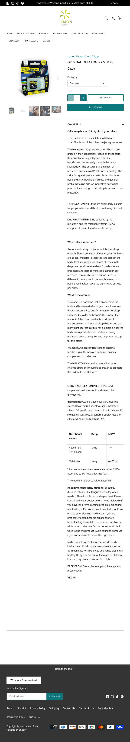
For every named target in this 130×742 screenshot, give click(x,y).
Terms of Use (86, 708)
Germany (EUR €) (14, 717)
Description (74, 124)
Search (10, 708)
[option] (34, 78)
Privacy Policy (37, 708)
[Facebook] (7, 3)
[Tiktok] (17, 3)
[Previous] (14, 78)
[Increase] (83, 97)
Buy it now (95, 107)
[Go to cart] (120, 18)
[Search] (106, 18)
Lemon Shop (31, 726)
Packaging (72, 77)
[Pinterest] (22, 3)
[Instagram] (12, 3)
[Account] (113, 18)
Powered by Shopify (16, 730)
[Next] (53, 78)
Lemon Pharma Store (79, 56)
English (115, 3)
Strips (96, 56)
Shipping (54, 708)
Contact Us (69, 708)
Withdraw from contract (23, 680)
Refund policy (105, 708)
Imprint (22, 708)
